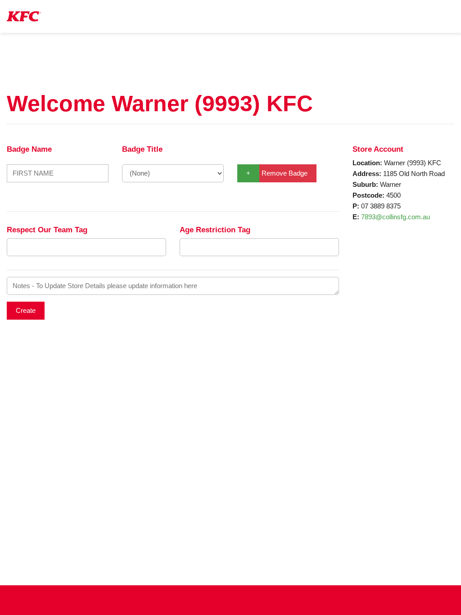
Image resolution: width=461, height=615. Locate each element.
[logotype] (24, 16)
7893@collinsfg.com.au (395, 217)
